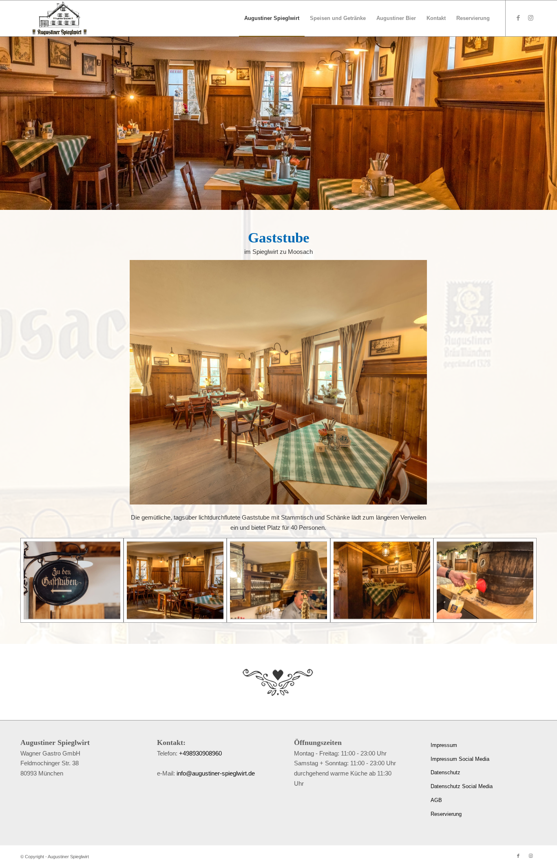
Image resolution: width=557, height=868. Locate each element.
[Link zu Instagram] (530, 18)
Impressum (444, 745)
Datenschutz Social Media (462, 786)
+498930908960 (200, 753)
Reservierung (446, 814)
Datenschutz (445, 772)
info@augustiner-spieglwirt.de (216, 773)
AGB (436, 800)
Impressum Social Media (460, 759)
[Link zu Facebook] (518, 18)
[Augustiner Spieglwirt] (59, 18)
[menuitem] (272, 18)
